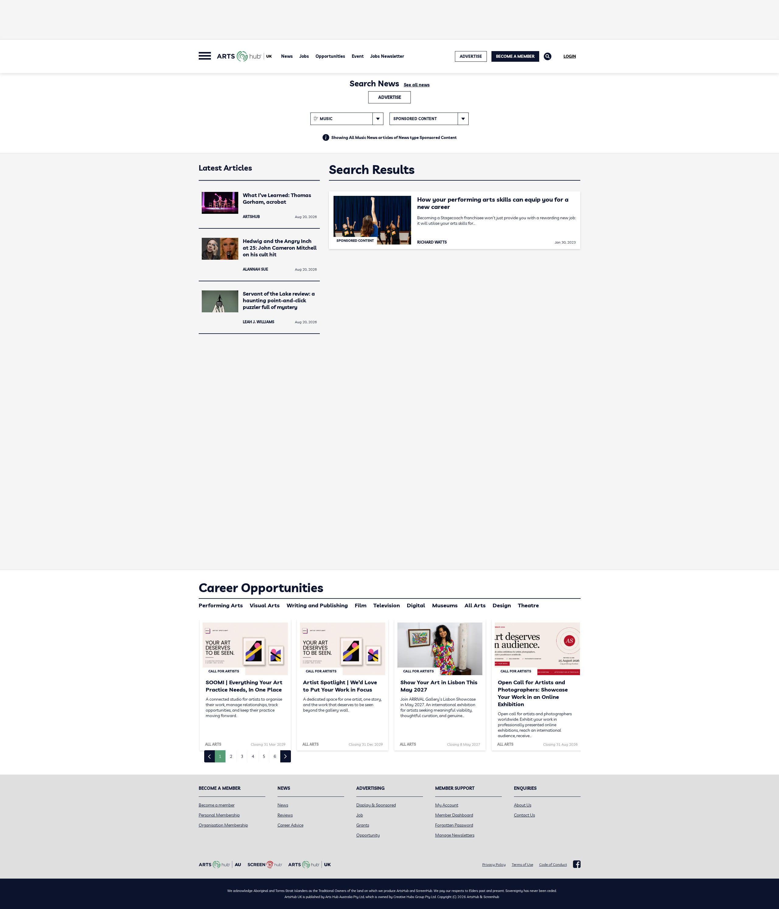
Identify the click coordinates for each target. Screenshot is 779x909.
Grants (362, 825)
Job (359, 815)
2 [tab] (231, 756)
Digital (416, 605)
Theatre (528, 605)
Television (386, 605)
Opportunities (330, 56)
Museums (445, 605)
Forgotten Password (454, 825)
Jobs (304, 56)
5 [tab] (264, 756)
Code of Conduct (553, 864)
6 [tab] (275, 756)
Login (570, 56)
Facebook (577, 864)
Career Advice (290, 825)
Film (360, 605)
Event (358, 56)
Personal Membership (219, 815)
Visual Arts (265, 605)
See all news (417, 85)
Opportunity (368, 835)
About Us (522, 805)
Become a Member (515, 56)
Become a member (217, 805)
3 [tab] (242, 756)
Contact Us (524, 815)
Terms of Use (522, 864)
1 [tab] (220, 756)
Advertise (389, 97)
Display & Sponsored (376, 805)
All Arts (475, 605)
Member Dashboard (454, 815)
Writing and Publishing (317, 605)
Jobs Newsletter (387, 56)
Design (502, 605)
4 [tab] (253, 756)
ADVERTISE (471, 56)
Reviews (285, 815)
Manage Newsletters (454, 835)
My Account (446, 805)
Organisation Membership (223, 825)
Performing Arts (221, 605)
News (287, 56)
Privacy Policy (494, 864)
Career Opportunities (261, 587)
